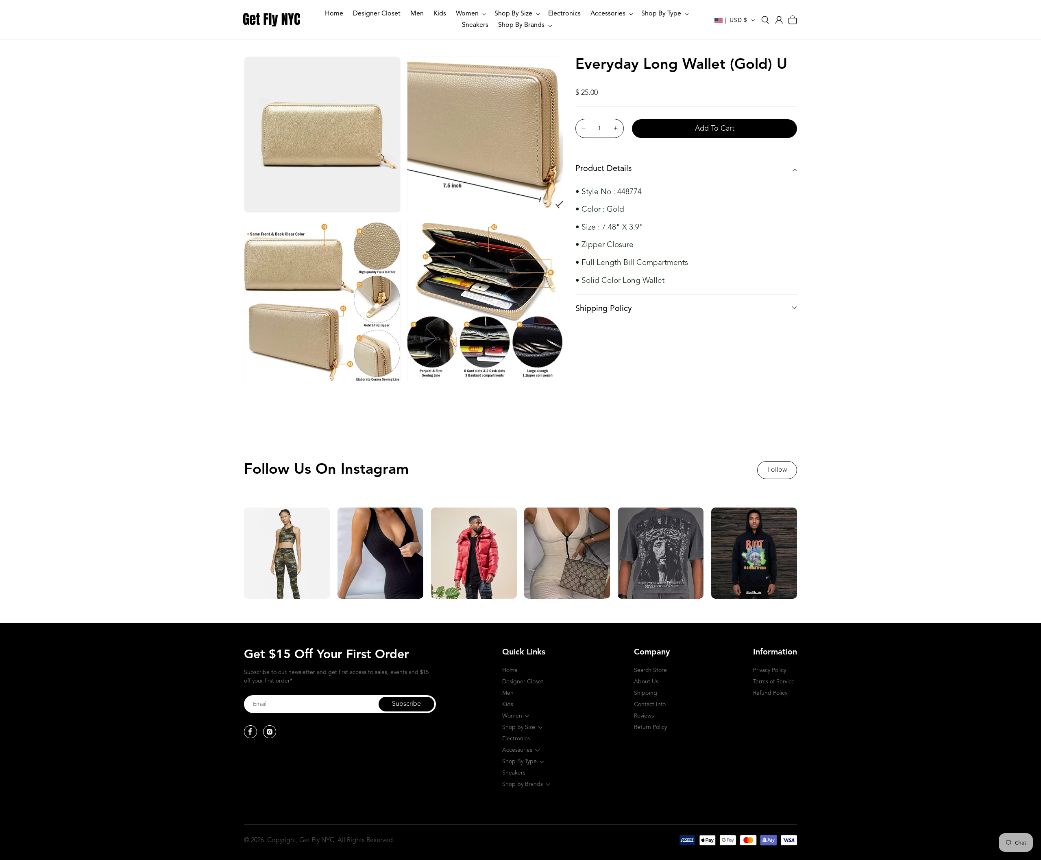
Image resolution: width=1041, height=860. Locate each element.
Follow (777, 470)
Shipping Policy (603, 309)
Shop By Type (519, 761)
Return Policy (650, 727)
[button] (470, 14)
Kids (507, 704)
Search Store (650, 670)
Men (508, 693)
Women (512, 716)
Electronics (516, 739)
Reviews (644, 716)
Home (510, 670)
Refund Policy (770, 693)
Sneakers (513, 773)
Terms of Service (774, 682)
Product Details (603, 169)
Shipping (645, 693)
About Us (646, 682)
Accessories (517, 750)
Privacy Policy (769, 670)
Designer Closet (522, 682)
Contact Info (650, 704)
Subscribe (406, 704)
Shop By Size (518, 727)
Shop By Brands (522, 784)
